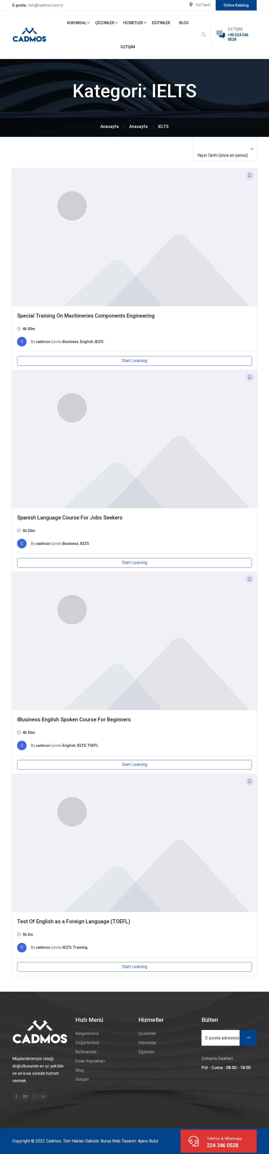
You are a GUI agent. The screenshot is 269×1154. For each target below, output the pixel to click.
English (86, 342)
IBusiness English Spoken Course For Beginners (74, 719)
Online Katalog (236, 5)
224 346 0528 (222, 1145)
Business (71, 342)
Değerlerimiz (87, 1042)
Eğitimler (161, 23)
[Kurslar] (138, 126)
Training (80, 947)
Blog (184, 23)
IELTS (99, 342)
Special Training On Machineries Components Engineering (86, 316)
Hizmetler (133, 23)
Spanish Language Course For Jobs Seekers (69, 517)
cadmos (43, 342)
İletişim (128, 47)
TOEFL (92, 745)
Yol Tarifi (203, 5)
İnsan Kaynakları (90, 1061)
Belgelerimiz (87, 1033)
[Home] (109, 126)
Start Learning (134, 360)
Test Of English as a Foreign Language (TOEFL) (73, 921)
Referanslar (86, 1051)
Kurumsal (76, 23)
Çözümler (104, 23)
